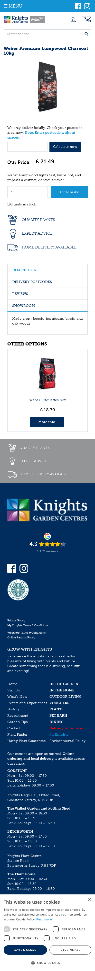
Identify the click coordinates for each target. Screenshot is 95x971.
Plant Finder (17, 735)
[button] (47, 962)
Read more (44, 919)
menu (15, 6)
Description (24, 270)
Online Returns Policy (21, 637)
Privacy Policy (16, 620)
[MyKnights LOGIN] (73, 19)
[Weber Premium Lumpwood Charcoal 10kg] (47, 86)
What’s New (17, 697)
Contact (13, 728)
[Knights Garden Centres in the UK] (24, 19)
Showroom (23, 306)
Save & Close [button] (25, 950)
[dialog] (47, 932)
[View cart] (86, 19)
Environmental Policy (67, 741)
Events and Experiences (27, 703)
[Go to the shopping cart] (86, 19)
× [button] (89, 899)
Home (12, 684)
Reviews (20, 294)
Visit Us (13, 690)
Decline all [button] (70, 950)
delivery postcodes (32, 282)
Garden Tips (17, 722)
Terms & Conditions (27, 625)
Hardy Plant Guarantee (26, 741)
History (13, 709)
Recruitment (17, 716)
